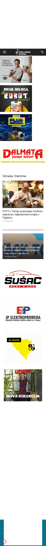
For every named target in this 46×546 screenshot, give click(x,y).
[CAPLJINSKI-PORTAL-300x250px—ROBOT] (16, 111)
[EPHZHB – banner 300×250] (23, 329)
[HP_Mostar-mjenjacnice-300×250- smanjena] (23, 363)
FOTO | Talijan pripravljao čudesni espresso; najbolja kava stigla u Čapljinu (23, 214)
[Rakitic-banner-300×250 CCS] (16, 82)
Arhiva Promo (7, 207)
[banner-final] (23, 400)
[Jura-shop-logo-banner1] (23, 162)
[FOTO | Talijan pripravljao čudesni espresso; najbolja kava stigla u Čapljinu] (23, 194)
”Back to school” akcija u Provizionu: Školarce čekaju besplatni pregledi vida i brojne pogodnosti (22, 250)
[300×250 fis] (16, 127)
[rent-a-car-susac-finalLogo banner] (23, 294)
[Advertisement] (23, 24)
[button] (4, 52)
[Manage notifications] (5, 541)
